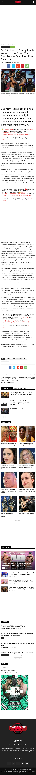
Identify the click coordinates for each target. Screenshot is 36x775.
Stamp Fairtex (5, 360)
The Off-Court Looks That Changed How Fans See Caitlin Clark (8, 467)
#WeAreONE (24, 192)
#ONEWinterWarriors (19, 193)
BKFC (4, 567)
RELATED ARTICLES (7, 388)
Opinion (12, 47)
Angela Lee (8, 358)
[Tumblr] (18, 763)
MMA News (3, 405)
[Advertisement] (18, 23)
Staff (6, 647)
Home (2, 44)
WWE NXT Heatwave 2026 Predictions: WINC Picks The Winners (8, 515)
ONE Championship (5, 47)
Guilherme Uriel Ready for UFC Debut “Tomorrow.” (17, 653)
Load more (17, 658)
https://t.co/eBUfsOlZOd (8, 132)
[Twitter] (22, 763)
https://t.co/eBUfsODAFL (9, 320)
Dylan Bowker (9, 567)
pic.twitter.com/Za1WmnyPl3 (22, 134)
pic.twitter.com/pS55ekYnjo (21, 322)
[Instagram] (13, 763)
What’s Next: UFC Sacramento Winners (13, 626)
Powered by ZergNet (18, 422)
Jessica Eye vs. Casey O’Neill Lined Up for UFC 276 (27, 378)
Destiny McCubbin (14, 655)
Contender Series (5, 655)
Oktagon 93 (4, 667)
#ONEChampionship (7, 193)
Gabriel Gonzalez (6, 62)
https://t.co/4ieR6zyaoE (8, 322)
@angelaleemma (8, 129)
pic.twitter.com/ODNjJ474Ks (23, 195)
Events (2, 396)
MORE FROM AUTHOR (20, 388)
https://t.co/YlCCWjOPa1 (8, 195)
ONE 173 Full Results (16, 409)
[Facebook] (9, 763)
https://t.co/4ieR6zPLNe (8, 134)
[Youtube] (27, 763)
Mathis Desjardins (10, 628)
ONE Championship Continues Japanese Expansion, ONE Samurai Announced (21, 403)
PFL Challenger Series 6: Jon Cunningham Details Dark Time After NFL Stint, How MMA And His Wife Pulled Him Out (9, 379)
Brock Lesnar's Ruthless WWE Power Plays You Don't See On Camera (8, 491)
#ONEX (30, 129)
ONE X (25, 358)
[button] (33, 2)
